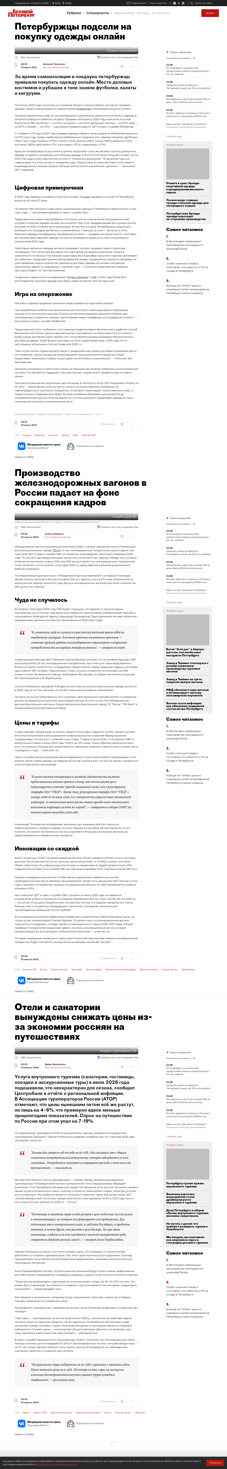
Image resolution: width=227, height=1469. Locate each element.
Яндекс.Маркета (77, 277)
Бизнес (43, 969)
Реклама (143, 13)
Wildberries (83, 108)
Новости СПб (88, 435)
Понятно (215, 1462)
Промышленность (149, 969)
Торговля (27, 435)
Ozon (87, 196)
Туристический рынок (61, 1412)
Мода (75, 435)
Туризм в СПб (39, 1412)
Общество (39, 435)
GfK (94, 277)
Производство (188, 969)
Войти (210, 13)
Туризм (26, 1412)
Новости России (169, 969)
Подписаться (138, 3)
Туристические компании (88, 1412)
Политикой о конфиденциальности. (57, 1464)
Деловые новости (59, 969)
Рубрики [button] (74, 13)
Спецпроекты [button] (98, 13)
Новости (53, 435)
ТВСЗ (56, 550)
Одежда (65, 435)
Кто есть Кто (160, 13)
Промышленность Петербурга (121, 969)
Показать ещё (174, 136)
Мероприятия (124, 13)
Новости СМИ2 (24, 457)
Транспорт (76, 969)
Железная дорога (94, 969)
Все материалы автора (56, 67)
